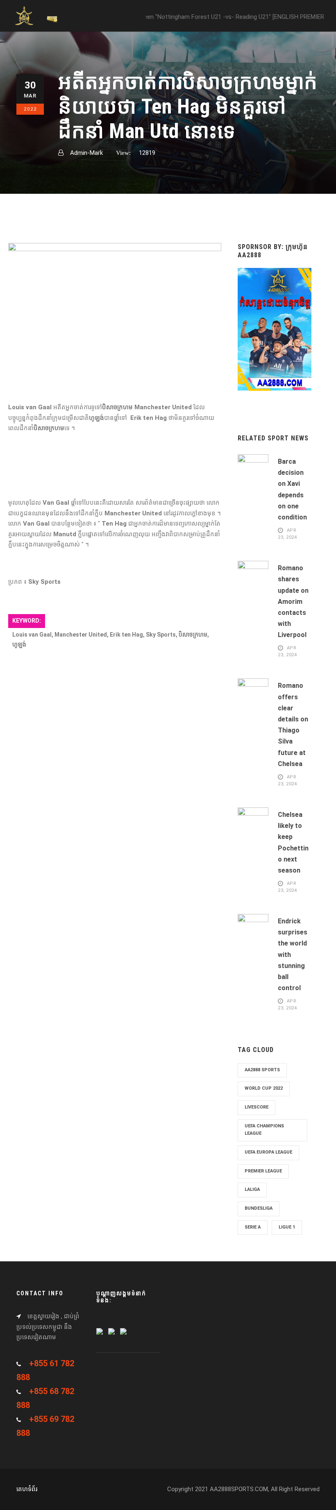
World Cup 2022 (264, 1088)
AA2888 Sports (262, 1069)
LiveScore (256, 1107)
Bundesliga (258, 1208)
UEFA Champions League (264, 1129)
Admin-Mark (86, 152)
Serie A (253, 1227)
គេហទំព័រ (26, 1489)
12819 (147, 152)
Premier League (263, 1171)
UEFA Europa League (268, 1152)
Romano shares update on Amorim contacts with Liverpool (293, 601)
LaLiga (252, 1189)
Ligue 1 (287, 1227)
